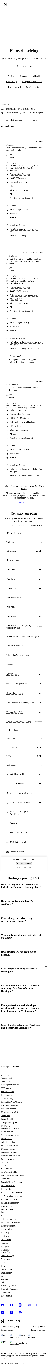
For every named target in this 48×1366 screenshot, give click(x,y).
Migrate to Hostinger (10, 1203)
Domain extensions (9, 1152)
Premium (9, 525)
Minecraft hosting (8, 1109)
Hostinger (5, 1067)
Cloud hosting (7, 1098)
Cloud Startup (36, 525)
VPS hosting (6, 1088)
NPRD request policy (10, 1326)
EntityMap (5, 1246)
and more (23, 1343)
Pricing (4, 1212)
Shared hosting (7, 1081)
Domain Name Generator (11, 1182)
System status (6, 1236)
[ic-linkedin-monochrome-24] (2, 1305)
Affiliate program (8, 1219)
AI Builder (5, 1165)
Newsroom (5, 1259)
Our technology (7, 1256)
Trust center (6, 1239)
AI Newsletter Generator (11, 1196)
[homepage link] (6, 5)
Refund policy (7, 1330)
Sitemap (4, 1243)
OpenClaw (5, 1115)
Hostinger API (7, 1206)
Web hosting (6, 1078)
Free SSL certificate (9, 1145)
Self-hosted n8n (7, 1091)
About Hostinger (8, 1252)
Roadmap (5, 1233)
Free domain (6, 1138)
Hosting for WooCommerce (12, 1102)
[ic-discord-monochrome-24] (20, 1312)
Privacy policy (39, 1326)
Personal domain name (10, 1156)
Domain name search (10, 1128)
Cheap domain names (10, 1135)
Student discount (8, 1269)
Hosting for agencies (9, 1105)
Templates (5, 1179)
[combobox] (24, 128)
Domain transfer (8, 1149)
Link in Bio (6, 1189)
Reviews (4, 1215)
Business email (7, 1095)
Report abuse (6, 1296)
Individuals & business (13, 120)
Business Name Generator (12, 1192)
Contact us (5, 1292)
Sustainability (6, 1273)
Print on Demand (8, 1186)
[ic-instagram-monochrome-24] (20, 1305)
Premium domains (8, 1159)
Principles (5, 1276)
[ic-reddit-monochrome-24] (2, 1312)
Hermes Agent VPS (9, 1112)
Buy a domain (7, 1132)
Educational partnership (11, 1222)
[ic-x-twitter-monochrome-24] (29, 1305)
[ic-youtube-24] (37, 1305)
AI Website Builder (9, 1172)
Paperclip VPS (7, 1119)
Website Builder (8, 1168)
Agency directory (8, 1229)
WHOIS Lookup (8, 1142)
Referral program (8, 1226)
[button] (24, 885)
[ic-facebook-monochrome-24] (11, 1305)
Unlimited (22, 525)
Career (4, 1262)
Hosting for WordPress (10, 1085)
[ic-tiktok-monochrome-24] (11, 1312)
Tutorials (4, 1282)
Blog (3, 1266)
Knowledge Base (8, 1285)
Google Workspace (9, 1122)
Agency (35, 120)
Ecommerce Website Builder (13, 1175)
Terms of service (38, 1330)
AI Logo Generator (9, 1199)
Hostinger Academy (9, 1289)
